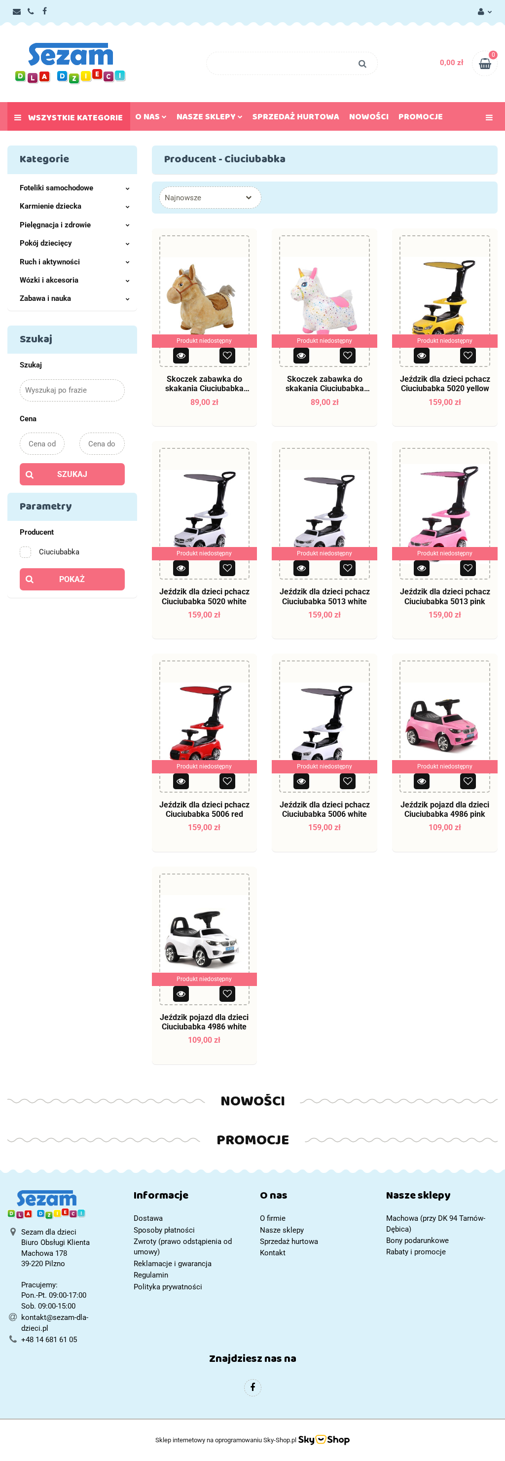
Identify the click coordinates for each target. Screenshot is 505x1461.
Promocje (420, 119)
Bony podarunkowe (417, 1240)
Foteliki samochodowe (56, 187)
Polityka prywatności (168, 1286)
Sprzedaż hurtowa (295, 119)
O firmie (273, 1218)
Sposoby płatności (164, 1230)
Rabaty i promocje (416, 1251)
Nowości (369, 119)
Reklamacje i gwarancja (173, 1263)
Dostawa (148, 1218)
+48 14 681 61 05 (49, 1339)
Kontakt (273, 1252)
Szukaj (72, 474)
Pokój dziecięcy (46, 243)
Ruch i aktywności (50, 261)
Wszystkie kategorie (74, 120)
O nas (148, 119)
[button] (189, 1198)
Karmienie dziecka (50, 206)
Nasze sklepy (207, 119)
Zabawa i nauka (45, 298)
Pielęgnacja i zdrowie (55, 224)
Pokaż (72, 579)
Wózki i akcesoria (49, 280)
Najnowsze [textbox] (183, 197)
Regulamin (151, 1275)
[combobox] (210, 197)
